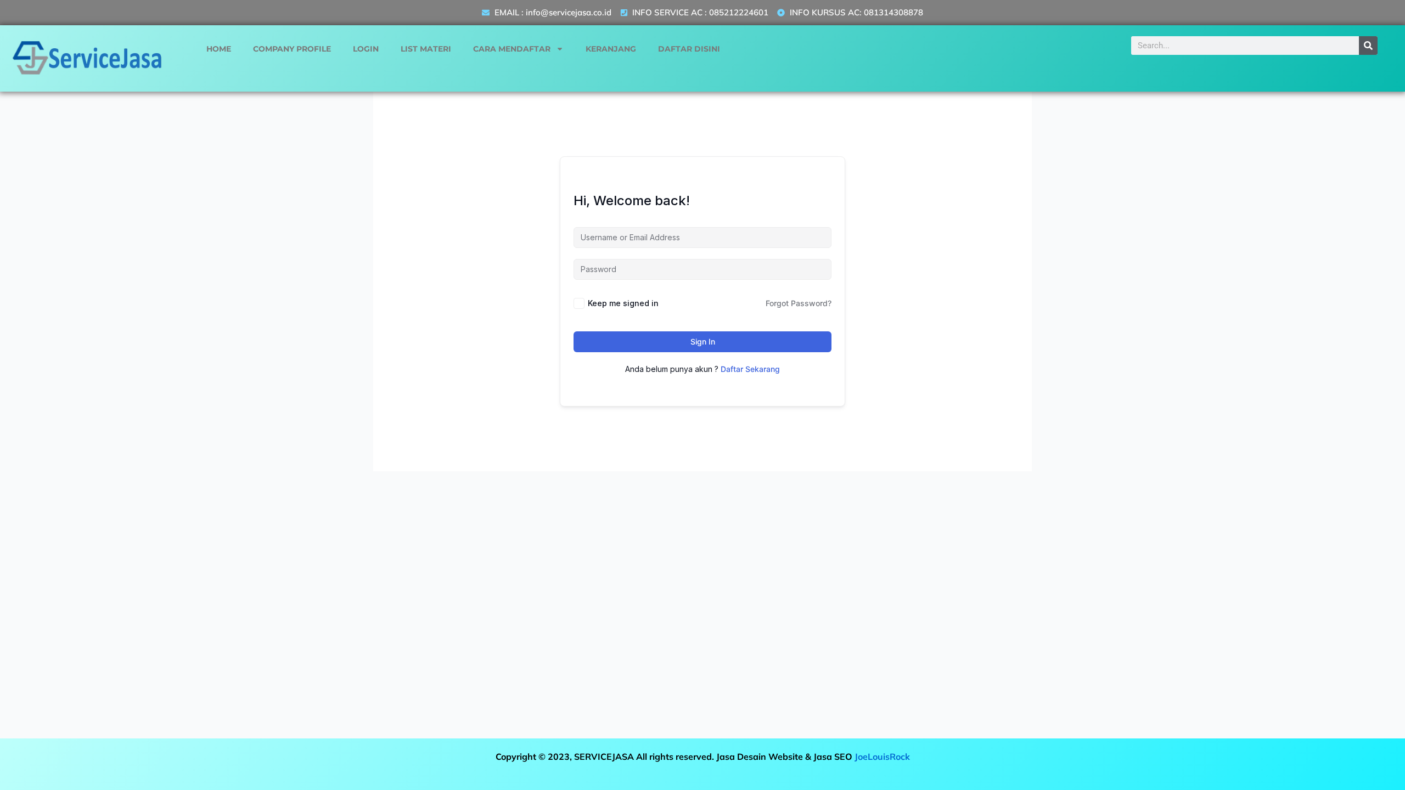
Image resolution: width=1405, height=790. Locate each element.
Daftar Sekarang (750, 369)
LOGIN (366, 49)
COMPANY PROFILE (292, 49)
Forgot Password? (798, 303)
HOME (218, 49)
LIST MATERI (426, 49)
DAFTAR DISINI (689, 49)
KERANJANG (611, 49)
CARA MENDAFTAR (511, 49)
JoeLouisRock (882, 756)
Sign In (702, 341)
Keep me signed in (623, 303)
